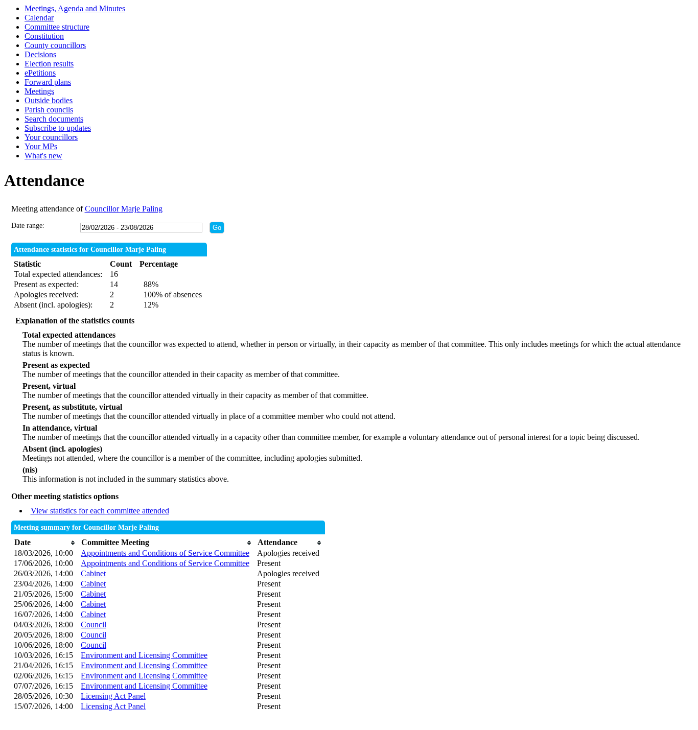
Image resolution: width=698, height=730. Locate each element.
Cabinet (93, 573)
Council (93, 624)
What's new (43, 155)
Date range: (27, 225)
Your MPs (41, 146)
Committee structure (57, 26)
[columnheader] (44, 542)
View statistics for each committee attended (100, 510)
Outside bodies (49, 100)
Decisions (40, 54)
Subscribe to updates (58, 128)
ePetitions (40, 72)
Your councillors (51, 137)
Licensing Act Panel (113, 696)
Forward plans (48, 82)
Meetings (39, 91)
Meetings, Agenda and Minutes (75, 8)
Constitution (44, 36)
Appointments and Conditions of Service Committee (165, 553)
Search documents (54, 118)
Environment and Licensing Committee (144, 655)
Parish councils (49, 109)
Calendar (39, 17)
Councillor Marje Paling (123, 208)
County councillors (55, 45)
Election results (49, 63)
